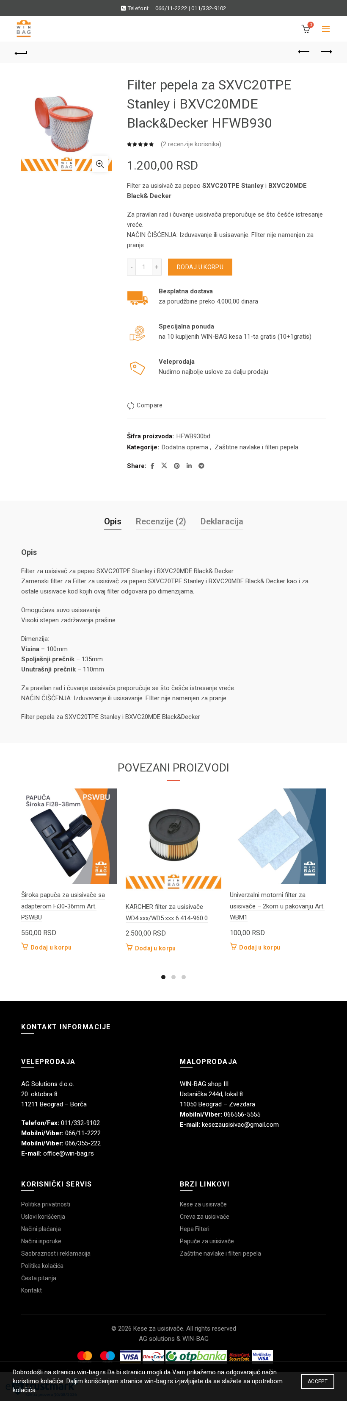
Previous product (304, 52)
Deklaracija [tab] (222, 521)
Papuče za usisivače (207, 1241)
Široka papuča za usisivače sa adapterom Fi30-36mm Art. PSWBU (63, 906)
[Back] (21, 52)
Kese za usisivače (203, 1204)
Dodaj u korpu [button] (51, 947)
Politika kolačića (42, 1265)
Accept (318, 1381)
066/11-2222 (171, 8)
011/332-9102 (208, 8)
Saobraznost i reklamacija (56, 1253)
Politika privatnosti (45, 1204)
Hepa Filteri (194, 1229)
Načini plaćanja (41, 1229)
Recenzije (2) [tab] (161, 521)
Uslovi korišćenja (43, 1216)
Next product (325, 52)
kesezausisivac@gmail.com (240, 1124)
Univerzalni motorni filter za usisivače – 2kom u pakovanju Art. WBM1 (277, 906)
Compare (149, 405)
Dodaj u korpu (200, 267)
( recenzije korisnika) (191, 144)
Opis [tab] (112, 521)
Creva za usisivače (204, 1216)
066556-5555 (242, 1114)
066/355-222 (83, 1143)
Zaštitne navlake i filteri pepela (256, 447)
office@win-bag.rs (68, 1153)
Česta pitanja (38, 1278)
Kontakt (31, 1290)
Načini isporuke (41, 1241)
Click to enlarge (100, 164)
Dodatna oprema (185, 447)
